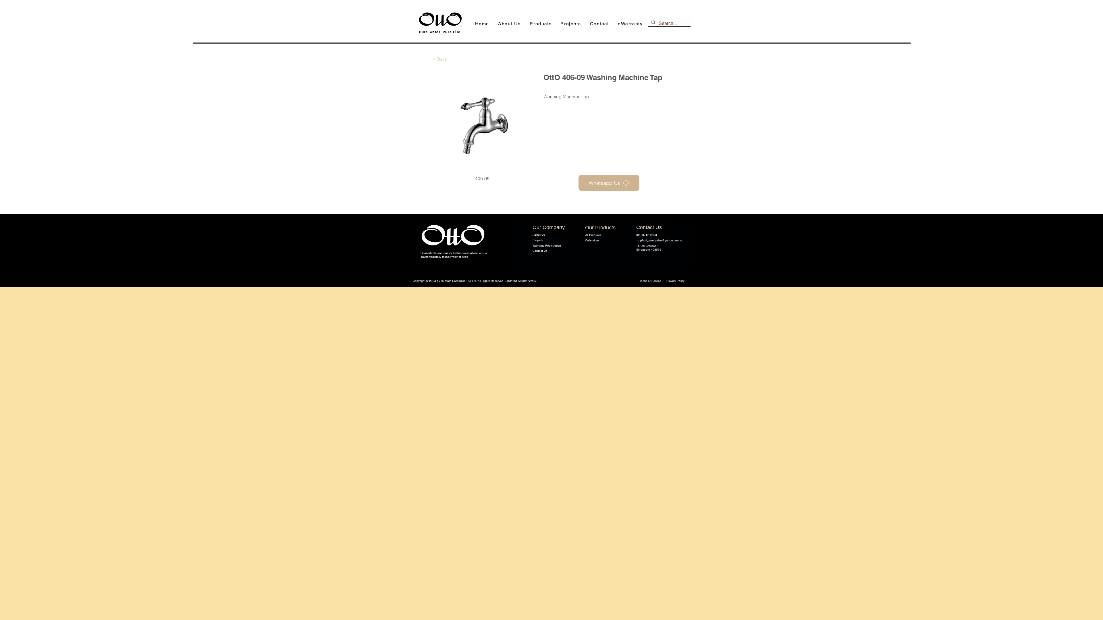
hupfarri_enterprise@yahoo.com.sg (660, 240)
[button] (541, 24)
